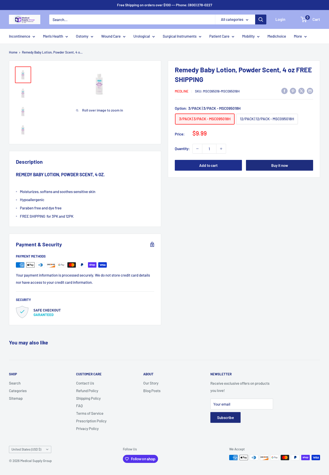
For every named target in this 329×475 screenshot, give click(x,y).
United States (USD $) (26, 449)
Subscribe (225, 417)
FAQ (79, 405)
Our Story (150, 383)
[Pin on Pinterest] (293, 90)
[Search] (260, 19)
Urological (141, 36)
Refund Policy (87, 390)
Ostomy (82, 36)
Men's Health (53, 36)
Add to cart (208, 165)
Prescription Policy (91, 421)
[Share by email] (310, 90)
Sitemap (16, 398)
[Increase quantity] (221, 148)
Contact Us (85, 383)
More (298, 36)
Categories (18, 390)
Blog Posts (151, 390)
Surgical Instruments (180, 36)
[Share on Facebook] (284, 90)
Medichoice (276, 36)
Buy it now (279, 165)
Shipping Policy (88, 398)
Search (15, 383)
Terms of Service (89, 413)
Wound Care (111, 36)
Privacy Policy (87, 428)
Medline (181, 91)
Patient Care (219, 36)
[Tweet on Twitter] (301, 90)
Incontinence (19, 36)
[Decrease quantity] (197, 148)
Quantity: (182, 148)
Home (13, 52)
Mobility (248, 36)
